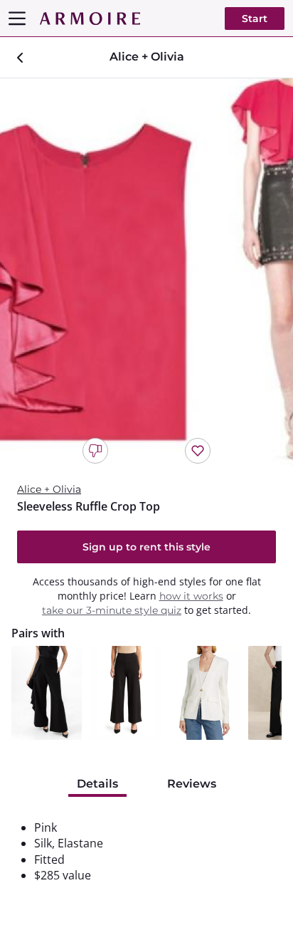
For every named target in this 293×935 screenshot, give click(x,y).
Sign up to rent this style (146, 546)
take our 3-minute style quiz (111, 610)
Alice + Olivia (49, 489)
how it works (191, 596)
